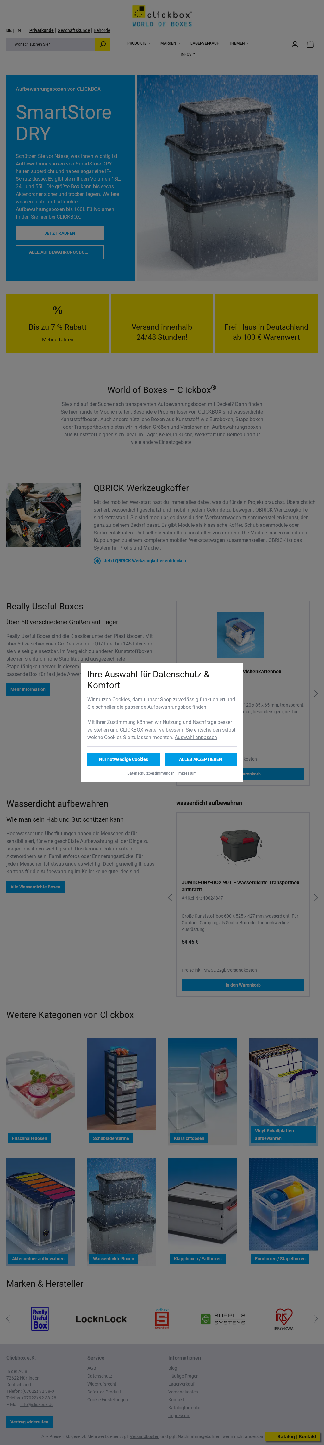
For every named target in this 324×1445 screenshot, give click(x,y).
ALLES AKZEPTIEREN (200, 759)
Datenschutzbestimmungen (151, 773)
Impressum (187, 773)
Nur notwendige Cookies (123, 759)
